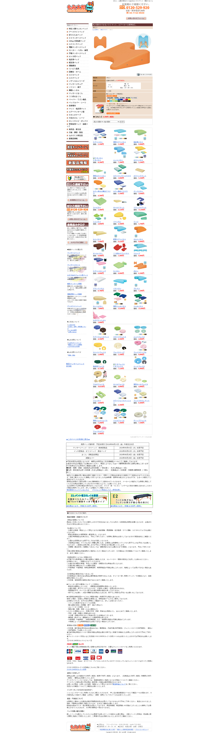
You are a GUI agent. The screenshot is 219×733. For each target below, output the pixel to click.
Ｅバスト (116, 271)
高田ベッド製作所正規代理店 (125, 729)
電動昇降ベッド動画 (74, 294)
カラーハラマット (140, 176)
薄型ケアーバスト (119, 142)
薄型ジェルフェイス (100, 420)
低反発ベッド (74, 59)
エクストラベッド (76, 44)
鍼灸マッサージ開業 (74, 284)
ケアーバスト (98, 142)
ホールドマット (118, 207)
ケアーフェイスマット (101, 337)
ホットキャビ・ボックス (78, 121)
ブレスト (137, 288)
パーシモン (117, 221)
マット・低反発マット (77, 109)
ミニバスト (97, 221)
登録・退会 (71, 355)
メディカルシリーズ (76, 81)
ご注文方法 (71, 325)
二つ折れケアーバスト (121, 253)
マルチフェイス (98, 384)
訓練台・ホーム (75, 72)
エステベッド (74, 78)
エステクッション (99, 320)
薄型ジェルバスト (119, 306)
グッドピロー (138, 191)
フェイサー (97, 400)
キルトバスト (138, 239)
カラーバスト (138, 160)
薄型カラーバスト (99, 176)
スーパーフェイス (99, 352)
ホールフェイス (118, 384)
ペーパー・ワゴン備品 (77, 99)
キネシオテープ (75, 115)
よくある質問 (72, 330)
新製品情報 (73, 138)
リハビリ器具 (74, 69)
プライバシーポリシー (141, 729)
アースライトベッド (76, 32)
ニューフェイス (139, 337)
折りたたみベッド (76, 35)
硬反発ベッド (74, 62)
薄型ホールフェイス (141, 384)
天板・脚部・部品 (76, 132)
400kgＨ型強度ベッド (77, 41)
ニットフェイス (139, 366)
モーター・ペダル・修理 (78, 50)
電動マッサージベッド (77, 47)
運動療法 (72, 66)
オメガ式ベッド (75, 56)
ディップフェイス (140, 420)
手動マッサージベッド (77, 53)
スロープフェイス (119, 337)
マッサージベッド (73, 253)
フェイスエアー (98, 431)
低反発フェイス (98, 366)
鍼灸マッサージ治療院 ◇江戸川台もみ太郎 (74, 345)
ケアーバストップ (99, 271)
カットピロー (98, 306)
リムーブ (137, 253)
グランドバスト (98, 288)
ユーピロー (97, 207)
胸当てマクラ (104, 29)
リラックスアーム (140, 207)
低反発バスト (138, 142)
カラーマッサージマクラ (122, 176)
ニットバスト (118, 160)
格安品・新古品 (75, 129)
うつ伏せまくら (75, 96)
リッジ (136, 221)
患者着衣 (72, 106)
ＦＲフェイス (118, 366)
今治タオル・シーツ (76, 118)
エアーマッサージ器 (76, 112)
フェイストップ (118, 352)
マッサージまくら (76, 93)
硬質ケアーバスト (119, 239)
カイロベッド (74, 75)
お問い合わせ (72, 332)
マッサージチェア (76, 84)
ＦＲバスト (97, 160)
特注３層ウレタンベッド (78, 29)
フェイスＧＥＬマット (142, 400)
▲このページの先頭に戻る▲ (78, 439)
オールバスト (98, 253)
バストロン (117, 288)
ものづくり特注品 (76, 135)
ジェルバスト (138, 306)
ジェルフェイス (118, 420)
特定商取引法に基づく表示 (107, 729)
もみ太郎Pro (95, 29)
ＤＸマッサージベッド (77, 38)
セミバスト (97, 239)
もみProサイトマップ (74, 343)
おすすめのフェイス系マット (77, 275)
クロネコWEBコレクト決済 (76, 669)
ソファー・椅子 (75, 87)
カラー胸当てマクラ (120, 191)
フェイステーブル (140, 352)
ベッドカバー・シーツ (77, 102)
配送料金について (119, 684)
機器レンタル (74, 90)
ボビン (136, 271)
